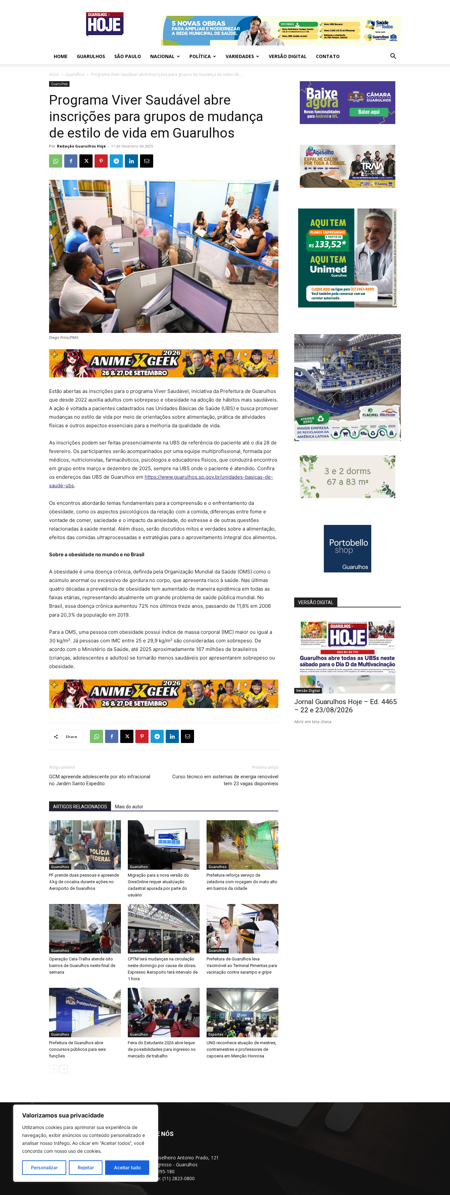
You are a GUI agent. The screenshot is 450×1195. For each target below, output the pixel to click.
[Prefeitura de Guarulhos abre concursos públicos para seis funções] (85, 1012)
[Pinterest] (101, 161)
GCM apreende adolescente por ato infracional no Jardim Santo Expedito (99, 780)
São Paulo (127, 56)
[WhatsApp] (55, 161)
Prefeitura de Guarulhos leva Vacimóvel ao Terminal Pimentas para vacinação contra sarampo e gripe (242, 965)
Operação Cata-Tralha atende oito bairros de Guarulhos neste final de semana (82, 965)
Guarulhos (91, 56)
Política (200, 56)
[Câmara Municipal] (347, 122)
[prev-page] (53, 1069)
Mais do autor (129, 806)
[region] (85, 1143)
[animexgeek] (163, 375)
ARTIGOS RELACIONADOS (80, 806)
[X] (86, 161)
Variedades (240, 56)
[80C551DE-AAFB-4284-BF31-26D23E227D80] (347, 306)
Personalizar (44, 1167)
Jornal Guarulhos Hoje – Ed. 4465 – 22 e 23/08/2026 (345, 706)
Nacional (162, 56)
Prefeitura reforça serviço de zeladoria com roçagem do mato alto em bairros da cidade (242, 882)
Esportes (216, 1034)
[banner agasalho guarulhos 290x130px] (347, 186)
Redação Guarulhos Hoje (81, 146)
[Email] (146, 161)
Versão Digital (288, 56)
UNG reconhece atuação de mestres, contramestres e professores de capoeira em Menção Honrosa (241, 1049)
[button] (393, 57)
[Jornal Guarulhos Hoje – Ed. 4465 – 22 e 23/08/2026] (347, 655)
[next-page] (64, 1069)
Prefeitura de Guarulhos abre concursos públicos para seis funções (77, 1049)
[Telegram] (116, 161)
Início (54, 74)
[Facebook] (70, 161)
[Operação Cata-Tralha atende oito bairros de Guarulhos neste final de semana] (85, 928)
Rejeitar (86, 1167)
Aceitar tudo (127, 1167)
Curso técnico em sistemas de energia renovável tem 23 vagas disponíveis (225, 780)
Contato (328, 56)
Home (61, 56)
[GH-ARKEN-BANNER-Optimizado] (347, 496)
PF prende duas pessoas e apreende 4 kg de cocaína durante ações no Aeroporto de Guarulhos (84, 882)
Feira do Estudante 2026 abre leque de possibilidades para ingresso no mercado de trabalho (162, 1049)
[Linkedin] (131, 161)
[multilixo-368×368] (347, 439)
